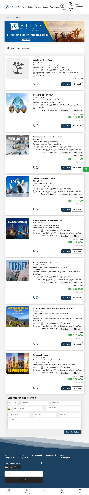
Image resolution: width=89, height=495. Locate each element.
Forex (57, 7)
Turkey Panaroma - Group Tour (45, 262)
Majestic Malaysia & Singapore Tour (47, 220)
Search (9, 493)
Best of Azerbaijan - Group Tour (46, 179)
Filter (80, 493)
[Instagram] (15, 467)
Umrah (45, 7)
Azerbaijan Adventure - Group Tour (47, 137)
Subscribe (24, 480)
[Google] (11, 467)
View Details (77, 84)
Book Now (66, 84)
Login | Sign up (71, 8)
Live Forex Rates (79, 5)
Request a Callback (73, 432)
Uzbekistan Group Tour (42, 60)
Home (7, 17)
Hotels (30, 7)
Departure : (45, 110)
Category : (54, 110)
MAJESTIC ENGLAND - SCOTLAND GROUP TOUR (53, 309)
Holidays (38, 7)
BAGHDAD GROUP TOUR (43, 95)
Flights (24, 7)
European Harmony (41, 355)
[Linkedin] (6, 467)
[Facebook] (19, 467)
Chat (62, 493)
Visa (51, 7)
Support (63, 9)
